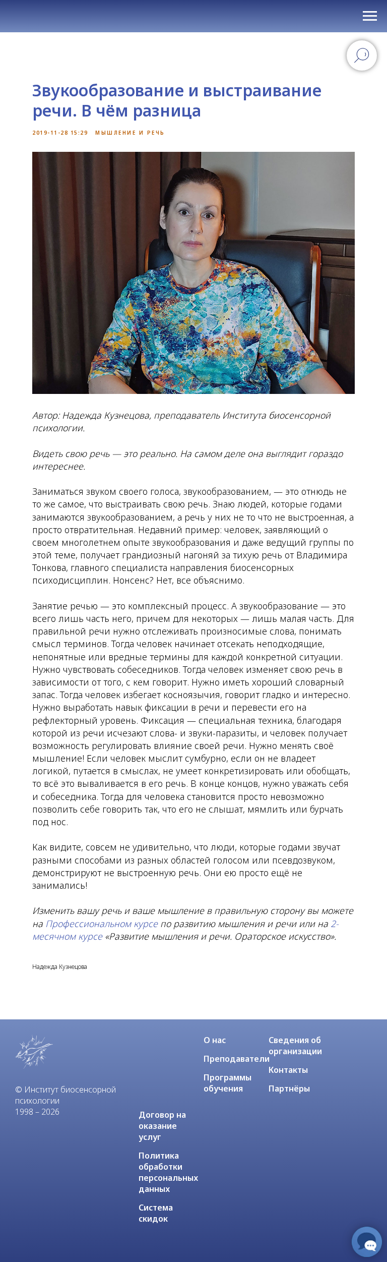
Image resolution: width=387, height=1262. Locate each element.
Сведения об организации (295, 1046)
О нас (215, 1040)
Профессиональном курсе (101, 923)
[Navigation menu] (370, 16)
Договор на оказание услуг (162, 1125)
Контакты (288, 1069)
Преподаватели (237, 1058)
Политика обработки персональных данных (168, 1172)
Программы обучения (227, 1083)
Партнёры (289, 1088)
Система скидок (156, 1213)
